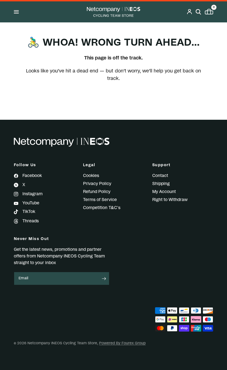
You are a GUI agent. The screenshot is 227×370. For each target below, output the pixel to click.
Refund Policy (96, 192)
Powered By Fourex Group (122, 343)
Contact (160, 176)
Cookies (91, 176)
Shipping (161, 184)
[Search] (198, 11)
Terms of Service (100, 200)
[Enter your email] (103, 278)
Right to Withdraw (170, 200)
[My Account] (189, 11)
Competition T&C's (101, 208)
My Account (164, 192)
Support (161, 165)
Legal (89, 165)
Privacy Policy (97, 184)
